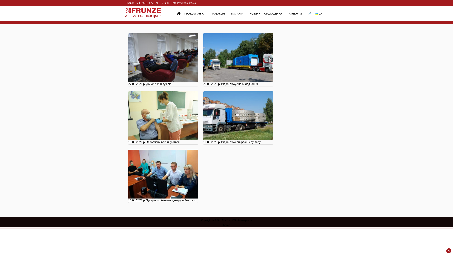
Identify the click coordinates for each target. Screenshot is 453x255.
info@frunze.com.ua (184, 3)
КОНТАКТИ (295, 14)
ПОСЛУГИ (237, 14)
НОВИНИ (255, 14)
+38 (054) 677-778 (147, 3)
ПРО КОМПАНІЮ (194, 14)
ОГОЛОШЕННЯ (273, 14)
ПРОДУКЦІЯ (218, 14)
